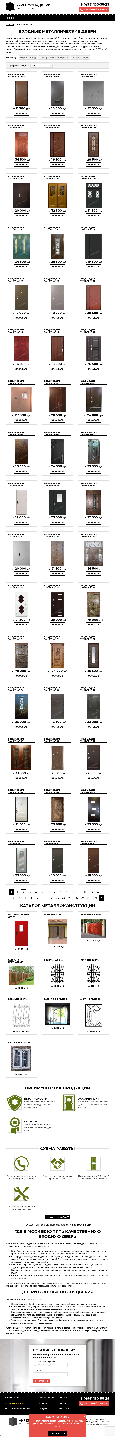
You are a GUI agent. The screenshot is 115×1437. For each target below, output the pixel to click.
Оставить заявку (58, 1217)
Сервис (43, 1403)
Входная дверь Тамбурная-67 (16, 740)
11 (79, 892)
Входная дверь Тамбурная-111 (89, 75)
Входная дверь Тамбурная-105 (89, 177)
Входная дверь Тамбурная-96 (16, 331)
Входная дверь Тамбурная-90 (89, 382)
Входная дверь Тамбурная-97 (89, 280)
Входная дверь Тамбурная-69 (52, 689)
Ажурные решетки (90, 999)
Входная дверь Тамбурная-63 (52, 791)
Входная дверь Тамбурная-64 (16, 791)
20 (38, 898)
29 (95, 898)
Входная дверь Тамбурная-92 (16, 382)
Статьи (62, 1403)
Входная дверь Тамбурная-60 (89, 842)
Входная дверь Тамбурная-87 (52, 433)
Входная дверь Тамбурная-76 (52, 587)
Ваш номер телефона (44, 1361)
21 (45, 898)
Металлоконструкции (17, 1409)
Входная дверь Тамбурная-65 (89, 740)
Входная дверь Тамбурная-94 (52, 331)
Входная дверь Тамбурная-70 (16, 689)
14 (97, 892)
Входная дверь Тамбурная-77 (16, 587)
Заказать (21, 113)
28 (88, 898)
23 (57, 898)
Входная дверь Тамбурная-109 (52, 126)
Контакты (64, 1409)
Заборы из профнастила (15, 961)
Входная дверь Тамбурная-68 (89, 689)
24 (63, 898)
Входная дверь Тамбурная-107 (16, 177)
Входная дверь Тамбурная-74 (16, 638)
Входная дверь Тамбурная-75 (89, 587)
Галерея (63, 1398)
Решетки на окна (53, 960)
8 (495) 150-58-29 (95, 4)
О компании (12, 1398)
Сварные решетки (90, 960)
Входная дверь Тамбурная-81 (16, 535)
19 (32, 898)
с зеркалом (63, 57)
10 (73, 892)
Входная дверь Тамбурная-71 (16, 842)
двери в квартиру (28, 57)
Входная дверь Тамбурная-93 (89, 331)
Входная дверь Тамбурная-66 (52, 740)
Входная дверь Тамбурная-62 (89, 791)
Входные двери (14, 1403)
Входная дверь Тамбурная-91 (52, 382)
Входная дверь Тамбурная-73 (52, 638)
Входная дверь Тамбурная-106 (52, 177)
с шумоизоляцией (80, 57)
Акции (43, 1409)
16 (13, 898)
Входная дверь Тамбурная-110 (16, 126)
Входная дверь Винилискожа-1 (16, 75)
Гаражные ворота (53, 915)
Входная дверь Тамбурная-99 (16, 280)
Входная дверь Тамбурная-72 (89, 638)
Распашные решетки (19, 1042)
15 (104, 892)
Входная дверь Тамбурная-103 (52, 229)
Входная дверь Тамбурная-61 (52, 842)
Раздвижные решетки (56, 999)
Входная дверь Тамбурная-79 (89, 535)
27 (82, 898)
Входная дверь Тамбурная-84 (16, 484)
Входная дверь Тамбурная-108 (89, 126)
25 (69, 898)
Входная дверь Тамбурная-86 (89, 433)
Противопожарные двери (18, 916)
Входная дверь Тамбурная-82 (89, 484)
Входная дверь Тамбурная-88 (16, 433)
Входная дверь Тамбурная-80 (52, 535)
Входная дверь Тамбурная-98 (52, 280)
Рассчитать (57, 1433)
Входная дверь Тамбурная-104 (16, 229)
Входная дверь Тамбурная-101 (89, 229)
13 (91, 892)
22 (51, 898)
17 (20, 898)
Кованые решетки (17, 999)
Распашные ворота (91, 915)
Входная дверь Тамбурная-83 (52, 484)
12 (85, 892)
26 (76, 898)
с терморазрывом (47, 57)
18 (26, 898)
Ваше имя (37, 1370)
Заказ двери (46, 1398)
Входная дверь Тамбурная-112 (52, 75)
